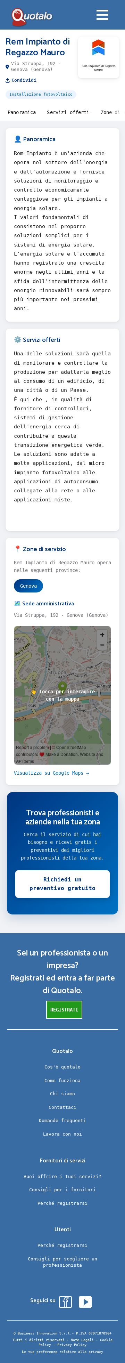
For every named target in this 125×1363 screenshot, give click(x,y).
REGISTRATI (64, 1010)
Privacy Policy (71, 1345)
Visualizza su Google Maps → (51, 773)
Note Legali (82, 1340)
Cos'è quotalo (62, 1067)
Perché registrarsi (63, 1203)
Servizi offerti (68, 112)
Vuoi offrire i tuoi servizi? (62, 1176)
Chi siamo (62, 1093)
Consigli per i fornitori (62, 1189)
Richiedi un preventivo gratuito (62, 884)
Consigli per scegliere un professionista (62, 1262)
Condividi (23, 80)
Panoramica (22, 112)
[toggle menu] (102, 15)
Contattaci (62, 1107)
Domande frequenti (62, 1120)
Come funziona (62, 1080)
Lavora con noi (62, 1134)
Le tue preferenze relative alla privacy (62, 1352)
